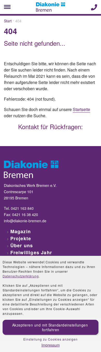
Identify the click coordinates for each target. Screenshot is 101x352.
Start (8, 20)
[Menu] (7, 7)
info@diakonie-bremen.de (25, 220)
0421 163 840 (22, 208)
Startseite (81, 109)
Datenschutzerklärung (21, 276)
